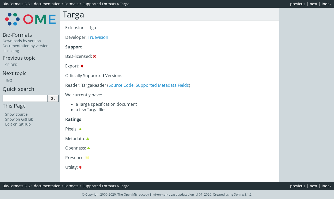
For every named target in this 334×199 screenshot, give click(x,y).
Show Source (16, 114)
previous (297, 3)
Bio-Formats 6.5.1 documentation (32, 3)
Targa (124, 3)
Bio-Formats (17, 34)
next (313, 3)
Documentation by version (26, 45)
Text (8, 80)
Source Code (121, 85)
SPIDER (11, 64)
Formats (71, 3)
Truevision (98, 37)
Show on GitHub (19, 119)
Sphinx (239, 194)
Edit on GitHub (18, 124)
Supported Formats (99, 3)
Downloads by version (22, 40)
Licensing (11, 50)
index (326, 3)
